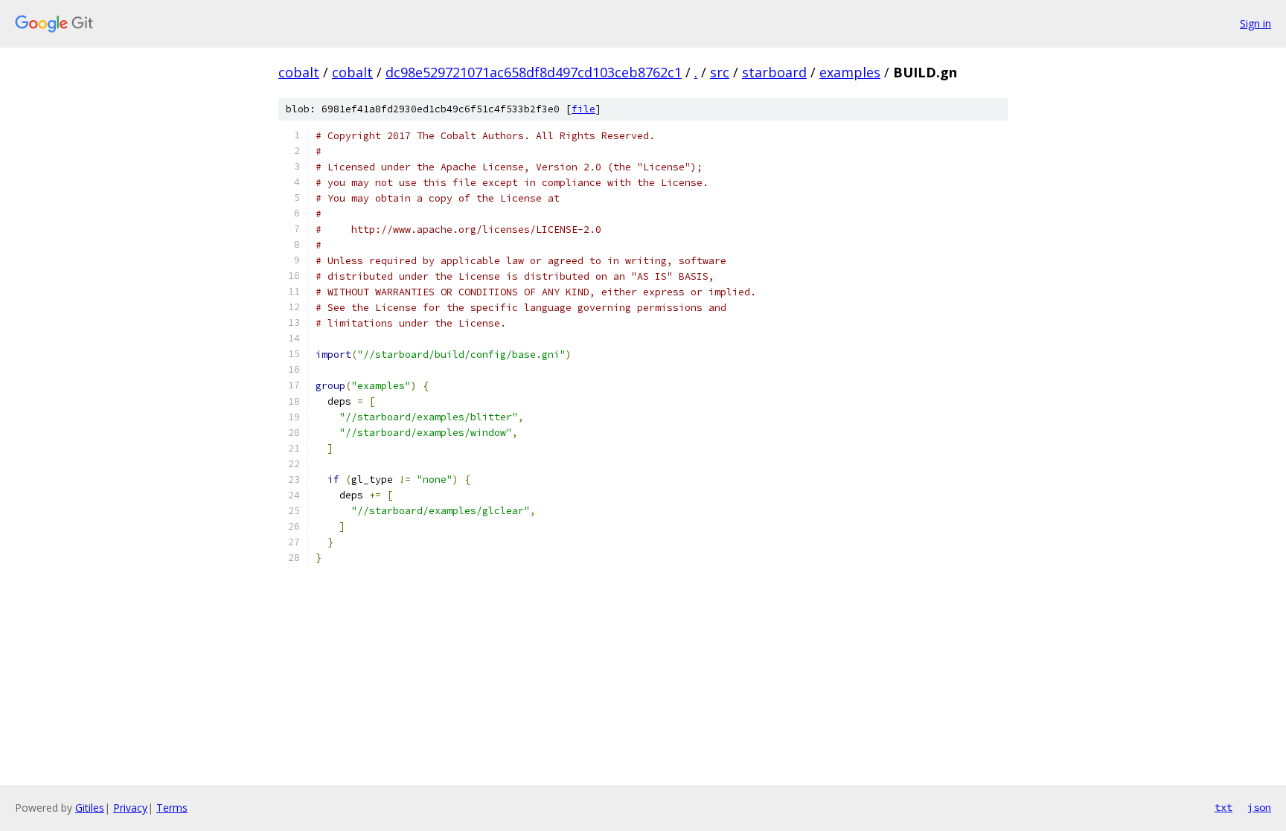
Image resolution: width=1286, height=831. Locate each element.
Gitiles (89, 807)
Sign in (1255, 23)
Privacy (130, 807)
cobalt (298, 72)
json (1259, 807)
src (719, 72)
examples (849, 72)
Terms (172, 807)
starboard (774, 72)
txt (1223, 807)
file (583, 109)
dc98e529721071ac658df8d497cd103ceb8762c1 (534, 72)
